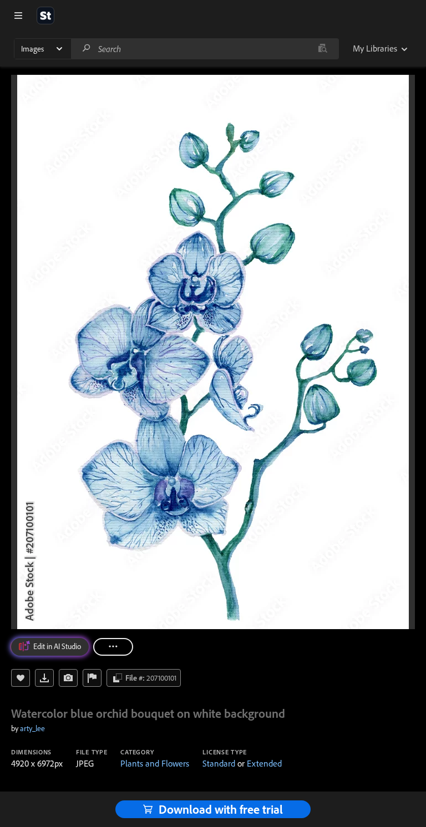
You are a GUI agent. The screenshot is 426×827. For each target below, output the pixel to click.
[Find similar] (322, 48)
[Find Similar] (68, 678)
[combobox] (205, 48)
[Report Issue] (92, 678)
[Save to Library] (20, 678)
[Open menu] (18, 15)
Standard (218, 763)
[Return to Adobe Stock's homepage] (45, 15)
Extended (264, 763)
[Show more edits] (113, 647)
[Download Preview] (44, 678)
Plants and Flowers (154, 763)
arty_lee (32, 728)
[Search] (86, 48)
